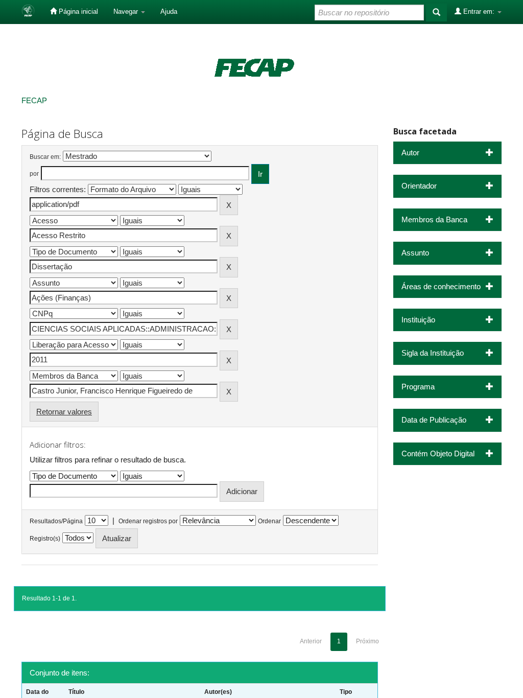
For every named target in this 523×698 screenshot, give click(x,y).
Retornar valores (64, 411)
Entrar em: (478, 11)
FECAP (34, 100)
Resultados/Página (56, 521)
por (34, 173)
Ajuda (168, 11)
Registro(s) (45, 538)
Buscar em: (45, 156)
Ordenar (269, 521)
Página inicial (77, 11)
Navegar (126, 11)
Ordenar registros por (148, 521)
